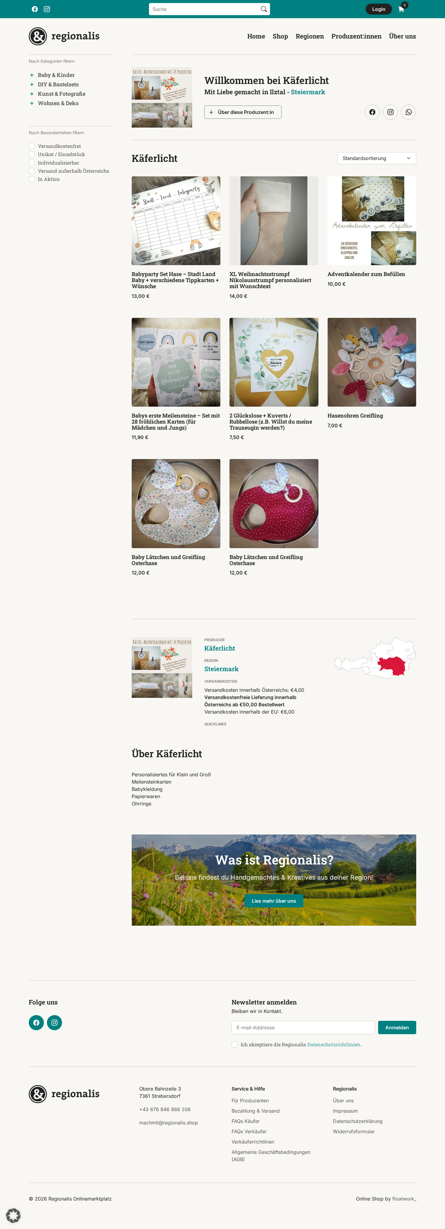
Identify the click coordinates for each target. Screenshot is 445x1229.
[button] (13, 1215)
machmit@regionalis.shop (168, 1123)
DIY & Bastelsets (58, 84)
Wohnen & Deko (58, 103)
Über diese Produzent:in (246, 112)
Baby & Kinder (56, 74)
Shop (280, 36)
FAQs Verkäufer (249, 1131)
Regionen (310, 36)
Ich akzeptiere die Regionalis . (301, 1044)
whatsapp (408, 112)
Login (378, 9)
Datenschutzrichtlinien (334, 1044)
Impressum (345, 1111)
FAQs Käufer (246, 1121)
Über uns (402, 36)
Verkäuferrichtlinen (253, 1142)
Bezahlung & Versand (256, 1111)
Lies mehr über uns (274, 901)
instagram (47, 9)
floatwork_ (404, 1199)
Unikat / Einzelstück (61, 154)
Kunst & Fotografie (61, 93)
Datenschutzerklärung (358, 1121)
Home (256, 36)
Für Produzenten (250, 1100)
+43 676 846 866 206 (165, 1109)
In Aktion (49, 179)
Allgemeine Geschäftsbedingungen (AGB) (271, 1155)
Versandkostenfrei (59, 146)
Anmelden (397, 1027)
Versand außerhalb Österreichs (73, 171)
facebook (35, 9)
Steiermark (308, 92)
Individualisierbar (58, 162)
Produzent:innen (356, 36)
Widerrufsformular (354, 1131)
